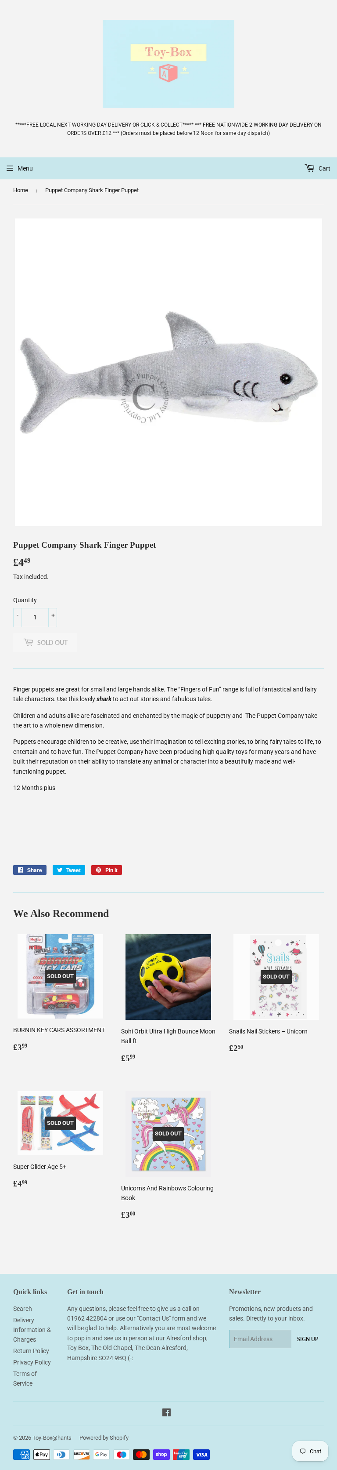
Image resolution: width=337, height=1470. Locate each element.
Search (22, 1308)
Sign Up (307, 1339)
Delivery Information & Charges (32, 1330)
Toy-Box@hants (52, 1437)
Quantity (25, 600)
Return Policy (31, 1350)
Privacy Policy (32, 1362)
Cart (323, 168)
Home (20, 190)
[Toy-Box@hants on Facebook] (166, 1413)
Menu (25, 168)
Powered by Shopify (104, 1437)
